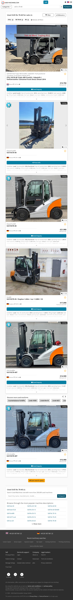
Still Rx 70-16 (52, 513)
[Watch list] (65, 2)
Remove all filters (37, 20)
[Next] (66, 48)
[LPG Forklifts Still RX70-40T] (36, 345)
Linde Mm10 (44, 401)
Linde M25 (56, 401)
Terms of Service (44, 596)
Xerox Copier (18, 542)
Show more (37, 524)
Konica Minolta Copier (36, 546)
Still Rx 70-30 (52, 521)
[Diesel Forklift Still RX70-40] (36, 125)
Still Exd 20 (10, 506)
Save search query (37, 481)
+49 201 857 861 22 (15, 533)
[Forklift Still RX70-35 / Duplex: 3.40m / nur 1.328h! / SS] (36, 271)
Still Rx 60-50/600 (53, 510)
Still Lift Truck (11, 517)
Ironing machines (50, 542)
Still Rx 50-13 (31, 510)
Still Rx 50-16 (31, 517)
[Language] (68, 2)
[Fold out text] (36, 99)
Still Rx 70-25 (52, 517)
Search (68, 7)
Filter (49, 15)
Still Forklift (10, 513)
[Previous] (7, 48)
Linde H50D (33, 401)
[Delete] (61, 6)
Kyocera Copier (28, 542)
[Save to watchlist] (65, 74)
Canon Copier (7, 542)
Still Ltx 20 (10, 521)
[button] (71, 2)
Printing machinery (64, 542)
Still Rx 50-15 (31, 513)
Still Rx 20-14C (32, 506)
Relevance (61, 15)
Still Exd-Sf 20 (11, 510)
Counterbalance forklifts (16, 401)
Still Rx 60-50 (52, 506)
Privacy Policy (33, 596)
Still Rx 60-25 (31, 521)
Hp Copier (39, 542)
